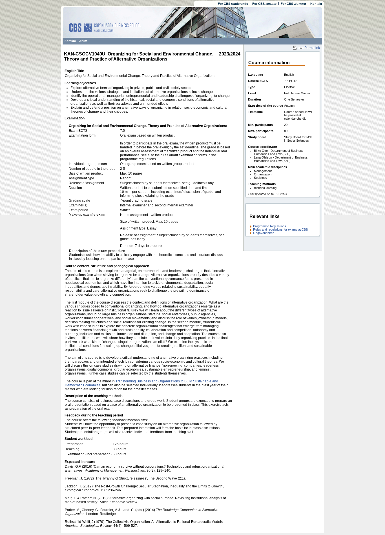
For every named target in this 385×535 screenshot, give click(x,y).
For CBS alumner (293, 3)
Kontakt (316, 3)
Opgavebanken (263, 233)
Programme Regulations (269, 226)
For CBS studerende (233, 3)
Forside (70, 41)
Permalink (312, 48)
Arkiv (83, 41)
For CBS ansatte (264, 3)
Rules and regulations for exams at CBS (280, 229)
